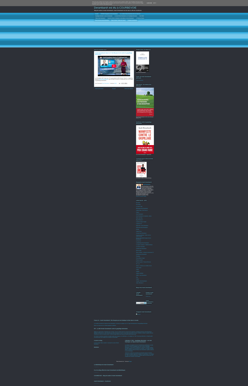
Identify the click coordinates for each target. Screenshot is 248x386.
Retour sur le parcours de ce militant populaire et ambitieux (105, 325)
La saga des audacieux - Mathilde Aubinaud (144, 244)
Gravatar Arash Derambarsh (141, 233)
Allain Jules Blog (139, 217)
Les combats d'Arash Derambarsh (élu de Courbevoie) (130, 13)
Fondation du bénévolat (132, 20)
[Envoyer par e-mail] (121, 83)
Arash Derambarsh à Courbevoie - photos (144, 216)
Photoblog (138, 256)
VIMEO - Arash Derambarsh (141, 275)
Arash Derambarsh (146, 184)
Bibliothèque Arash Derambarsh (142, 208)
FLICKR (137, 229)
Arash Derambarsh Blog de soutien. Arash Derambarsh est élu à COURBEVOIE (118, 6)
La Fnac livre (138, 240)
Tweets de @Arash (139, 80)
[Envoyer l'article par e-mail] (119, 83)
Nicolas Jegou (138, 250)
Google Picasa (139, 231)
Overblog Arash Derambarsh (141, 254)
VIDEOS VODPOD (139, 273)
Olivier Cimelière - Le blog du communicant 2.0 (145, 252)
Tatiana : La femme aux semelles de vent (144, 265)
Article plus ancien (128, 88)
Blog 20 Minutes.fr (139, 219)
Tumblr (137, 269)
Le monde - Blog (139, 206)
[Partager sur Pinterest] (126, 83)
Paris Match (142, 15)
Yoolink (137, 279)
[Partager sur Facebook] (125, 83)
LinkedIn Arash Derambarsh (141, 248)
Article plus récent (99, 88)
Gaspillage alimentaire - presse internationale (103, 15)
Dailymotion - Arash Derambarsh (142, 225)
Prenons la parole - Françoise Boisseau (143, 261)
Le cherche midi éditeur (140, 246)
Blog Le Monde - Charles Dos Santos (118, 20)
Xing (137, 277)
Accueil (96, 13)
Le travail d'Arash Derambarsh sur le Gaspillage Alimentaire (126, 15)
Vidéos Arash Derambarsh (100, 18)
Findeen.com (148, 296)
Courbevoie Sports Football (141, 221)
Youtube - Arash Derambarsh (141, 281)
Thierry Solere (138, 267)
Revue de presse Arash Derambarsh (102, 20)
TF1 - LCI (138, 263)
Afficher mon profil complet (141, 196)
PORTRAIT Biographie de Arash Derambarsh (109, 13)
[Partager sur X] (124, 83)
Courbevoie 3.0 (139, 223)
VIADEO (137, 271)
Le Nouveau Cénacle (140, 18)
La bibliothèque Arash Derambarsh (142, 242)
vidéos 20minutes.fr (139, 282)
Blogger (130, 361)
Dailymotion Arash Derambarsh (142, 227)
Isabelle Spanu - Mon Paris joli (142, 210)
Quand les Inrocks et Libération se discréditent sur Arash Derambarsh (121, 18)
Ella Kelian (138, 202)
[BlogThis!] (123, 83)
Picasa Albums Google (140, 258)
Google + (138, 212)
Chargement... (148, 305)
